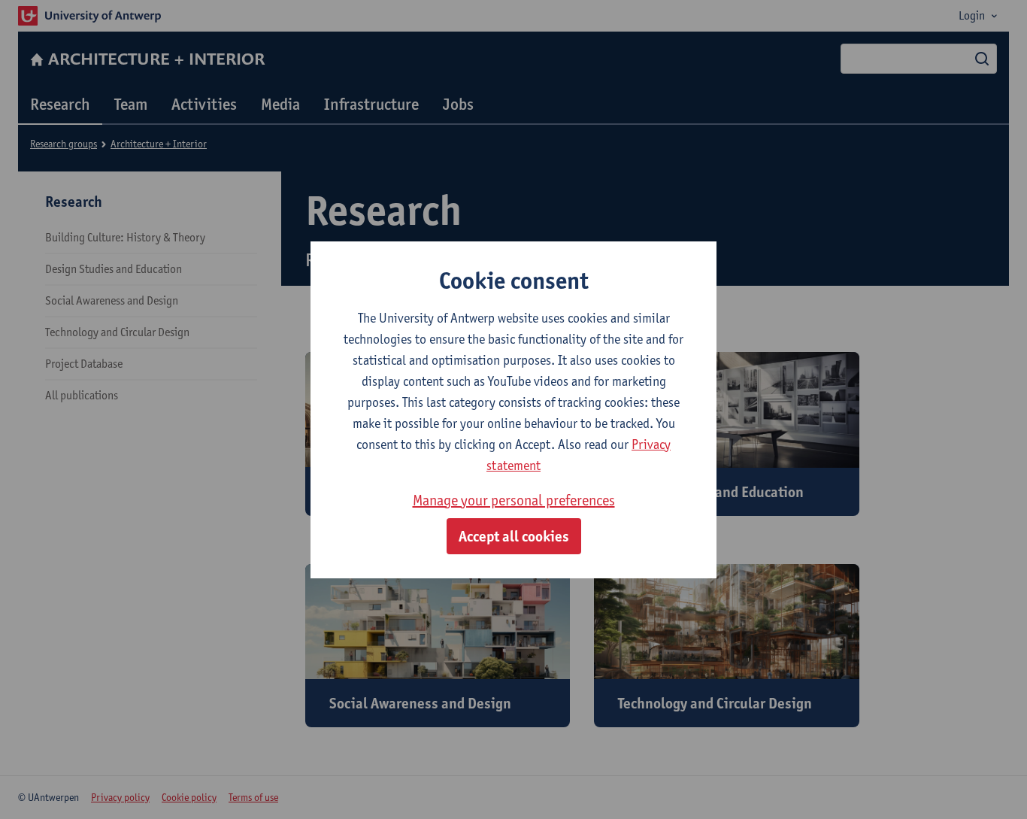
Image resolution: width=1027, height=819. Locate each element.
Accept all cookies (514, 536)
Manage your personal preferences (514, 500)
